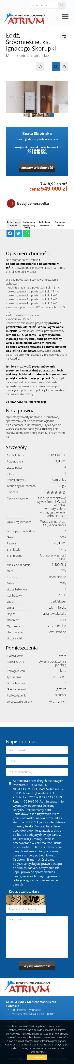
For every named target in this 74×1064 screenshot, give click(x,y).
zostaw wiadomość (37, 167)
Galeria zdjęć (56, 66)
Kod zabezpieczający (24, 891)
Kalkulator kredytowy (29, 223)
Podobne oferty (60, 223)
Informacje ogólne (13, 223)
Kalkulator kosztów (44, 223)
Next (52, 115)
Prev (24, 115)
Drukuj (64, 66)
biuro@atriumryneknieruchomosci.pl (37, 147)
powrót (64, 36)
